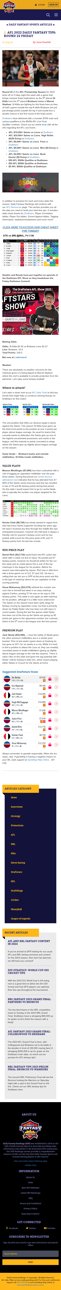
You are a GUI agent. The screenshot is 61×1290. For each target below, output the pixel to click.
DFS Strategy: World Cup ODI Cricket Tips (28, 971)
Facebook (13, 1228)
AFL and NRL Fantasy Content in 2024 (29, 942)
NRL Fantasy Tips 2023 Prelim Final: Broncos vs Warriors (28, 1068)
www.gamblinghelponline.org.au (30, 1285)
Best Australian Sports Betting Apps (30, 1161)
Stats (30, 1182)
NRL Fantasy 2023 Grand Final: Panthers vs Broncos (29, 1001)
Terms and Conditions (30, 1203)
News (14, 797)
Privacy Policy (30, 1208)
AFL (13, 834)
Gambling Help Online (38, 760)
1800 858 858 (22, 1282)
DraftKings (17, 890)
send (30, 1262)
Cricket (15, 900)
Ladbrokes (20, 357)
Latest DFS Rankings (30, 1193)
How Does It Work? (30, 1214)
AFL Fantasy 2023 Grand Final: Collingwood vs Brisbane (29, 1033)
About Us (30, 1177)
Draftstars (7, 118)
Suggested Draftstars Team (20, 671)
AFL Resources (13, 207)
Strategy (15, 816)
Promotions (17, 825)
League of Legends (20, 918)
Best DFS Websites (30, 1187)
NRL (13, 844)
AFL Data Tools (39, 392)
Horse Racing (18, 862)
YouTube (51, 1228)
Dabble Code (30, 1165)
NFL (13, 881)
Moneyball (16, 909)
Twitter (32, 1228)
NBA (13, 853)
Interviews (17, 806)
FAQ (31, 1198)
